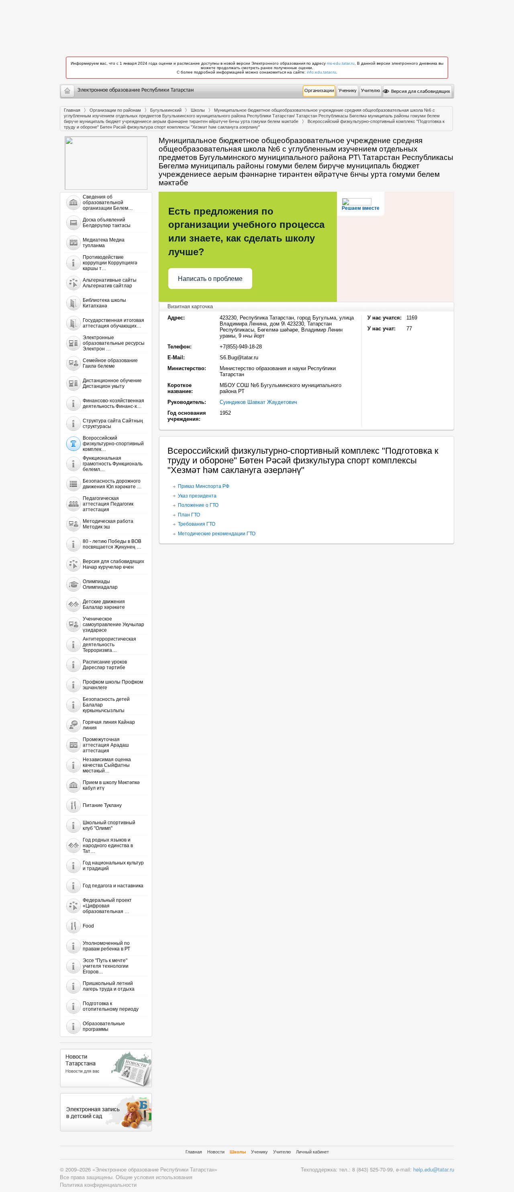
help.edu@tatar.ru (433, 1169)
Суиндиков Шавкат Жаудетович (258, 402)
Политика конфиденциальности (98, 1184)
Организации (319, 90)
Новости (215, 1151)
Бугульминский (166, 110)
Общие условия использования (154, 1177)
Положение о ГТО (198, 505)
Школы (198, 110)
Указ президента (197, 496)
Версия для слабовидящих (420, 91)
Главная (72, 110)
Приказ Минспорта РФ (203, 486)
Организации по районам (115, 110)
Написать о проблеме (210, 278)
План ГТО (189, 515)
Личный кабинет (312, 1151)
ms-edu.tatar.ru (341, 63)
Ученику (348, 90)
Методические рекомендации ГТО (216, 534)
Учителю (370, 90)
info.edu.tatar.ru (321, 72)
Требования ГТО (196, 524)
